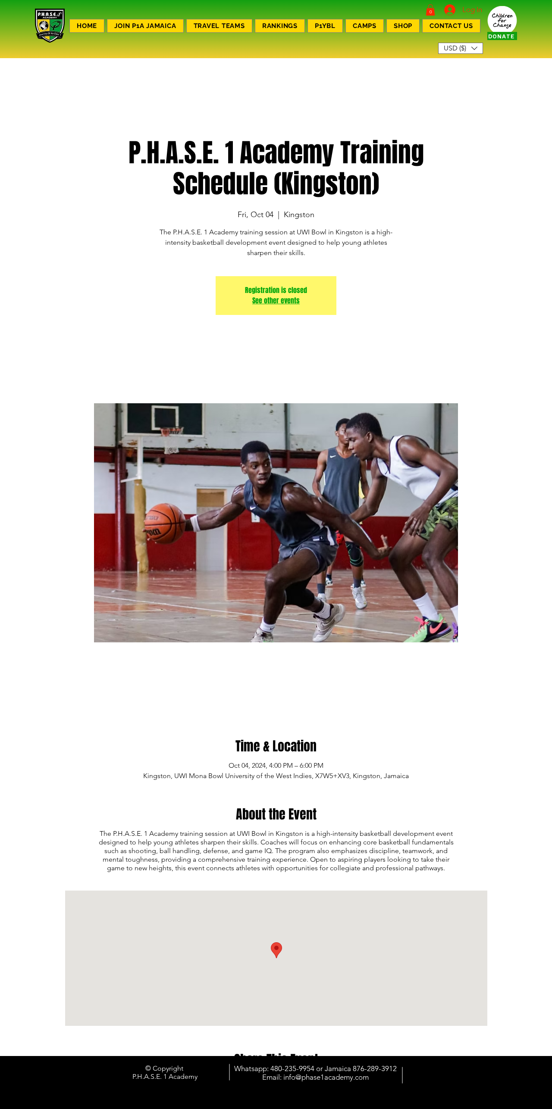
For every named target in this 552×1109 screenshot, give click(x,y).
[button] (430, 10)
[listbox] (460, 48)
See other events (276, 300)
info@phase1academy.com (326, 1077)
